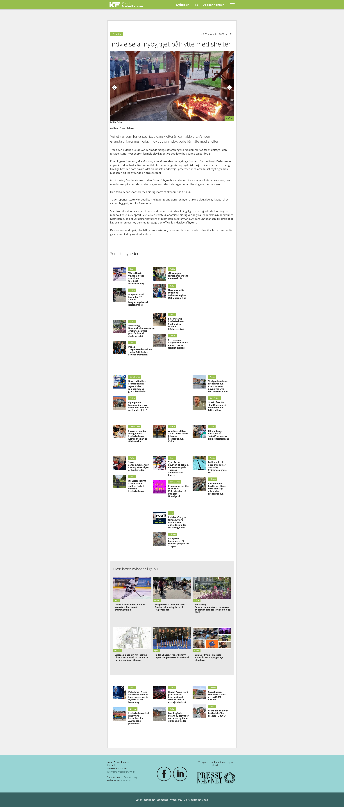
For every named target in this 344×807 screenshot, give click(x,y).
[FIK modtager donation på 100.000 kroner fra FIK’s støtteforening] (199, 431)
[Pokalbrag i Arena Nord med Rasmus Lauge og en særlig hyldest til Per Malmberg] (119, 692)
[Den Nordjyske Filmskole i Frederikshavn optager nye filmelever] (212, 638)
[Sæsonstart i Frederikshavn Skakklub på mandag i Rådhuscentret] (159, 319)
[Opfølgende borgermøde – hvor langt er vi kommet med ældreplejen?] (119, 403)
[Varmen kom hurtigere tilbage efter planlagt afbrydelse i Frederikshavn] (199, 484)
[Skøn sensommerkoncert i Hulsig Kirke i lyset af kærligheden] (119, 463)
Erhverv (173, 335)
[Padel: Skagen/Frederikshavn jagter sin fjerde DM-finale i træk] (172, 638)
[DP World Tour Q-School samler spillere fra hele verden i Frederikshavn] (119, 481)
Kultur (172, 286)
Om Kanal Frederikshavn (196, 799)
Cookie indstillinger (145, 799)
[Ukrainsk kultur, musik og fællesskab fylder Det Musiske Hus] (159, 291)
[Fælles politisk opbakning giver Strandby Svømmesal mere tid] (199, 463)
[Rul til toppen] (338, 801)
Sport (132, 269)
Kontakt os (126, 780)
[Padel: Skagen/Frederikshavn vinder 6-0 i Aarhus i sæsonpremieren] (119, 347)
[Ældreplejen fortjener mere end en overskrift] (159, 274)
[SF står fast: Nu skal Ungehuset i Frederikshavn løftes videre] (199, 403)
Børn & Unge (135, 377)
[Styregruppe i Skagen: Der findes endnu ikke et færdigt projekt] (159, 340)
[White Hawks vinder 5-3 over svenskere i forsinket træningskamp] (119, 274)
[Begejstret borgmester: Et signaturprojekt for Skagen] (159, 539)
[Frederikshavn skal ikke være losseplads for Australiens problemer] (119, 714)
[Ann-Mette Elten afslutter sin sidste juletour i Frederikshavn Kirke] (159, 431)
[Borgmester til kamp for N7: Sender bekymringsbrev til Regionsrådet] (119, 295)
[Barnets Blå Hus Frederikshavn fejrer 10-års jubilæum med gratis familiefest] (119, 382)
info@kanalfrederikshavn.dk (121, 771)
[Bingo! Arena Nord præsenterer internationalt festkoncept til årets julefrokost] (159, 692)
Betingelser (163, 799)
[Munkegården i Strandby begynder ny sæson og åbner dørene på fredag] (159, 714)
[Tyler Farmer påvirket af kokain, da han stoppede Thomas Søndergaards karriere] (159, 463)
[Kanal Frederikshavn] (126, 4)
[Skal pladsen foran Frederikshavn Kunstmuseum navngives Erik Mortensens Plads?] (199, 382)
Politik (132, 290)
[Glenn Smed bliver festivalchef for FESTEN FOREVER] (199, 711)
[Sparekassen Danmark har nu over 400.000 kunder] (199, 692)
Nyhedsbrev (176, 799)
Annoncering (130, 777)
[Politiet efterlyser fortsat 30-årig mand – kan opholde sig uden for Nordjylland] (159, 518)
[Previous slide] (114, 87)
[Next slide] (229, 87)
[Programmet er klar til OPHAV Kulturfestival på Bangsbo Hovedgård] (159, 486)
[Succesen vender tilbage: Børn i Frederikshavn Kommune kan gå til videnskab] (119, 431)
